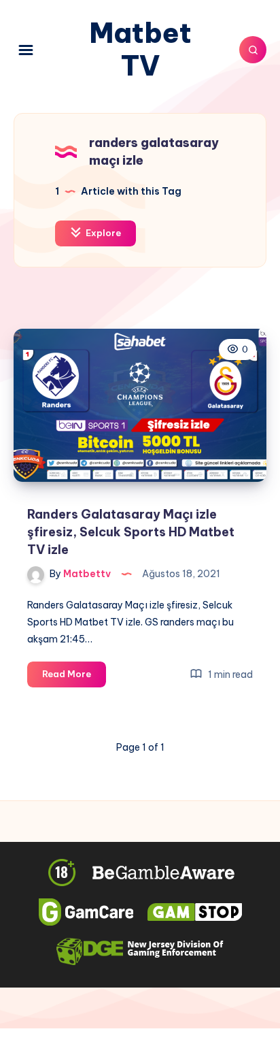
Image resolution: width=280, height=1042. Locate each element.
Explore (102, 232)
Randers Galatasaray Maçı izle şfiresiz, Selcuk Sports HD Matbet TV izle (130, 531)
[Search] (252, 49)
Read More (74, 677)
